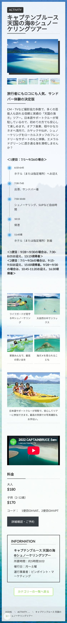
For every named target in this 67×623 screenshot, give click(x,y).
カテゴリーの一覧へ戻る (33, 591)
